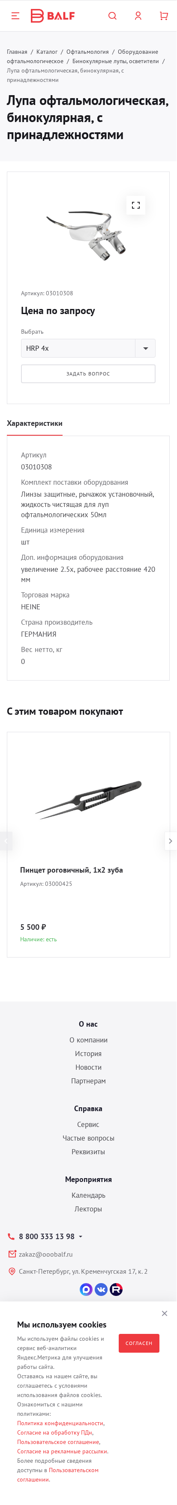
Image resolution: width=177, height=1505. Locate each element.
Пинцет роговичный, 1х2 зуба (71, 870)
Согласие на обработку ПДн (54, 1432)
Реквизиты (88, 1151)
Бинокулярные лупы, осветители (115, 61)
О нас (88, 1024)
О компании (88, 1040)
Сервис (88, 1124)
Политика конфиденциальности (60, 1423)
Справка (88, 1108)
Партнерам (88, 1081)
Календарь (88, 1195)
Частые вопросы (88, 1138)
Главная (17, 51)
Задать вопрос (88, 373)
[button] (135, 205)
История (88, 1053)
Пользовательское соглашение (58, 1442)
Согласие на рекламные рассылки (62, 1451)
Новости (88, 1067)
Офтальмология (87, 51)
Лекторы (88, 1209)
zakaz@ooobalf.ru (46, 1254)
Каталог (46, 51)
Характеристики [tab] (35, 423)
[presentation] (6, 841)
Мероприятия (88, 1179)
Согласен (139, 1343)
